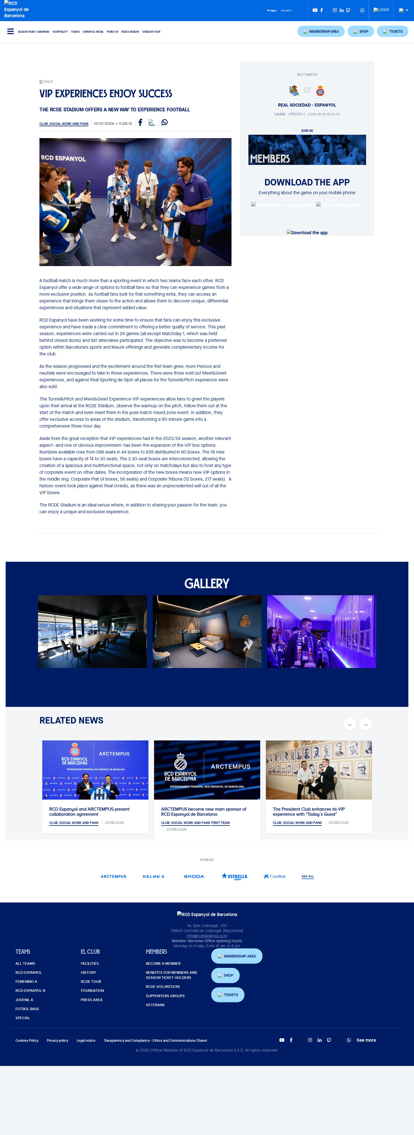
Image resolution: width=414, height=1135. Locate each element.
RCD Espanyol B (30, 990)
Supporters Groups (165, 996)
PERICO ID (112, 32)
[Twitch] (348, 10)
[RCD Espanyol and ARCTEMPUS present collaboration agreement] (95, 775)
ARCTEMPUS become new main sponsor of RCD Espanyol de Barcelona (203, 812)
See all (308, 877)
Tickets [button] (231, 994)
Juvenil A (24, 1000)
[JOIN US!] (307, 149)
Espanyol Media (93, 32)
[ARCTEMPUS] (114, 876)
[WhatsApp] (362, 10)
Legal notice (86, 1040)
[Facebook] (321, 10)
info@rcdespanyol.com (207, 935)
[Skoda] (194, 876)
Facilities (90, 963)
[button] (321, 31)
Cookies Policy (26, 1040)
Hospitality (60, 32)
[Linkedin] (342, 10)
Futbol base (27, 1009)
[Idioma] (401, 10)
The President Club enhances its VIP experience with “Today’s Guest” (309, 812)
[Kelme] (286, 10)
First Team (220, 823)
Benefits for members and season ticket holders (171, 975)
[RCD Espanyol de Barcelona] (18, 9)
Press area (92, 1000)
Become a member (163, 963)
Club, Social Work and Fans (63, 124)
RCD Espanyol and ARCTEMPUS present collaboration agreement (89, 812)
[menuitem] (381, 8)
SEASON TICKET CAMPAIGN (33, 32)
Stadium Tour (151, 32)
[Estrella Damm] (271, 10)
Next (371, 637)
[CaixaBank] (275, 876)
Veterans (155, 1005)
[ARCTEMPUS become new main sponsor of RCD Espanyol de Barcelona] (207, 770)
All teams (25, 963)
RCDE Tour (91, 981)
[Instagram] (335, 10)
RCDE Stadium (130, 32)
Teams (75, 32)
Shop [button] (228, 975)
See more (366, 1040)
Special (22, 1018)
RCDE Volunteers (163, 986)
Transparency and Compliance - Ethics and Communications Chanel (155, 1040)
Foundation (92, 990)
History (88, 972)
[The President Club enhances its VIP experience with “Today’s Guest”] (319, 775)
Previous (42, 637)
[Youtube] (315, 10)
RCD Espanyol (28, 972)
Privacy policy (57, 1040)
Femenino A (26, 981)
